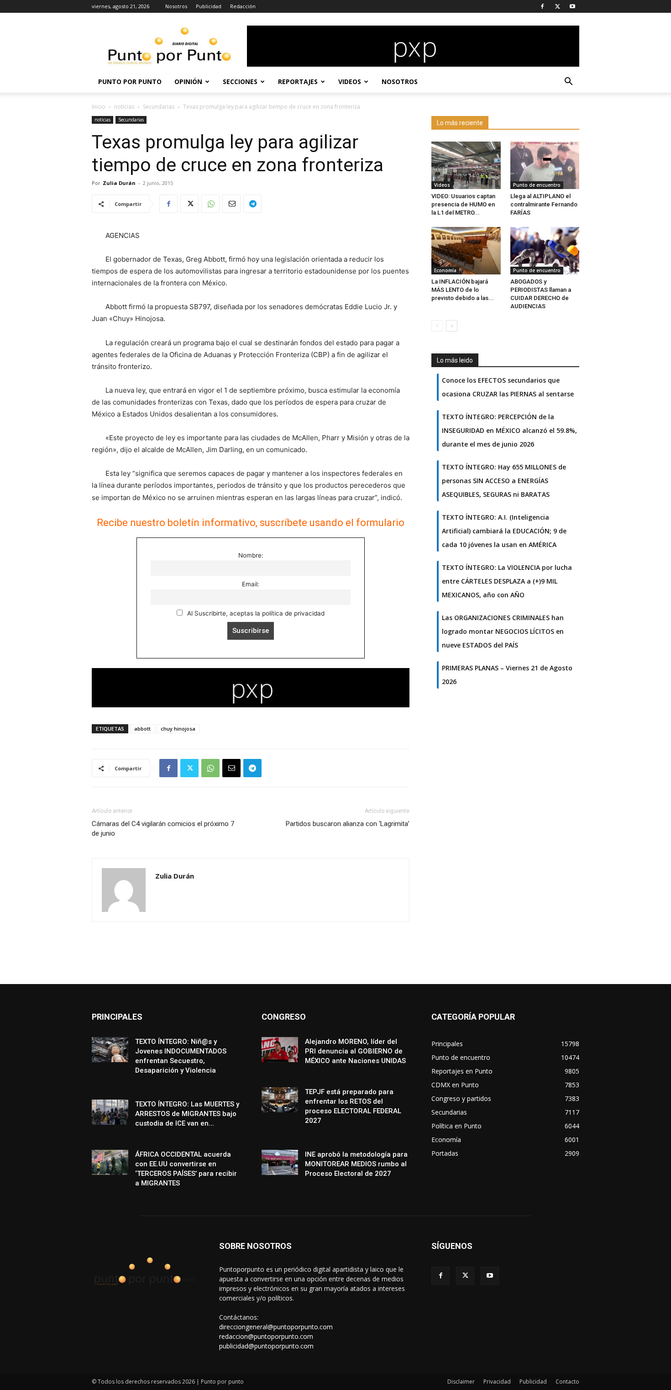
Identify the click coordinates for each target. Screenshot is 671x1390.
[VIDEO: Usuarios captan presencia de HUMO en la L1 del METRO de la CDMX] (466, 165)
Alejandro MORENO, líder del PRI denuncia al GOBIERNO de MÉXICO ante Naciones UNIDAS (355, 1051)
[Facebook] (542, 6)
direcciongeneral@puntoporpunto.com (276, 1326)
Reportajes (298, 81)
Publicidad (208, 6)
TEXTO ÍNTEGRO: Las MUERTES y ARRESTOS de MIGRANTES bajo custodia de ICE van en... (187, 1113)
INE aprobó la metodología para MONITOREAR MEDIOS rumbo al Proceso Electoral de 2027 (356, 1164)
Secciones (240, 81)
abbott (142, 728)
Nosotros (176, 6)
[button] (568, 82)
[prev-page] (437, 326)
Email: (250, 584)
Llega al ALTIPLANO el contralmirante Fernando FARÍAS (543, 204)
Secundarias (158, 107)
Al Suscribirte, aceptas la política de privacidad (255, 613)
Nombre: (250, 555)
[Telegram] (252, 204)
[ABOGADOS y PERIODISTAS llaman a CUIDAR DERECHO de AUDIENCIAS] (545, 250)
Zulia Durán (119, 182)
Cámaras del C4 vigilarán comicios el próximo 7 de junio (163, 828)
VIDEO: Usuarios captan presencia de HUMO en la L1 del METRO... (463, 204)
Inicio (98, 107)
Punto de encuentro (537, 185)
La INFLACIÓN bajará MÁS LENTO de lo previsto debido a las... (462, 289)
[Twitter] (557, 6)
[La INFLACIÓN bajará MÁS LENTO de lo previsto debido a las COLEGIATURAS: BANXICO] (466, 250)
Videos (349, 81)
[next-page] (451, 326)
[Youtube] (572, 6)
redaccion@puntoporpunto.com (266, 1336)
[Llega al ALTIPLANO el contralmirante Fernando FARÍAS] (545, 165)
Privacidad (497, 1381)
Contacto (567, 1381)
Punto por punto (130, 81)
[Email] (231, 204)
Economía (445, 270)
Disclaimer (461, 1381)
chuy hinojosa (178, 728)
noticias (124, 107)
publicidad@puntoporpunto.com (266, 1346)
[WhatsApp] (210, 204)
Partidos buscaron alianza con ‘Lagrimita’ (347, 824)
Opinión (188, 81)
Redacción (243, 6)
